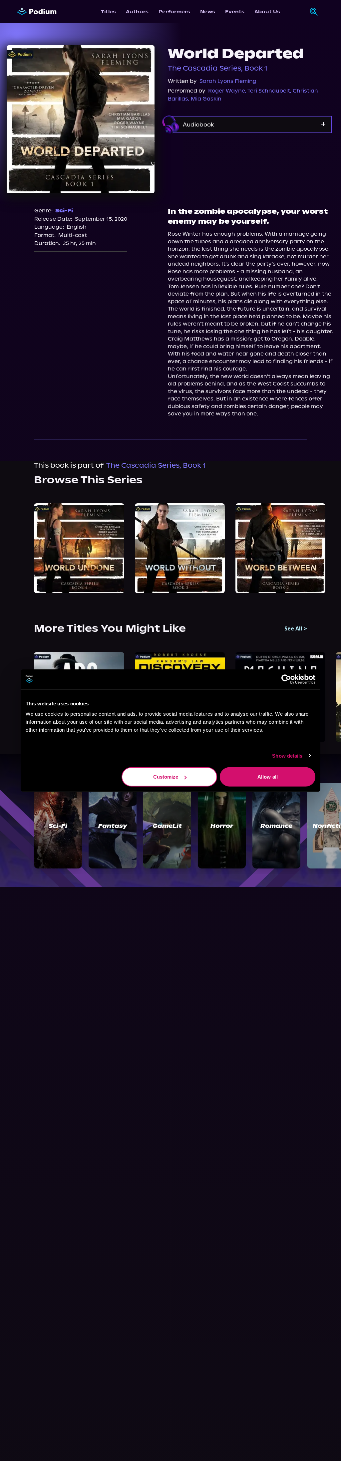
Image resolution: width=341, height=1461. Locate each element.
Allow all (267, 777)
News (207, 12)
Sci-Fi (64, 210)
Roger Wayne (226, 91)
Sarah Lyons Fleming (227, 81)
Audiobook (198, 124)
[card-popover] (79, 548)
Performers (174, 12)
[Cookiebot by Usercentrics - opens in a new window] (286, 679)
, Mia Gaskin (204, 99)
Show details (287, 755)
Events (234, 12)
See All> (295, 628)
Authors (137, 12)
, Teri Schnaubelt (267, 91)
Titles (108, 12)
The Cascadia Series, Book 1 (217, 68)
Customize (165, 777)
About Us (267, 12)
